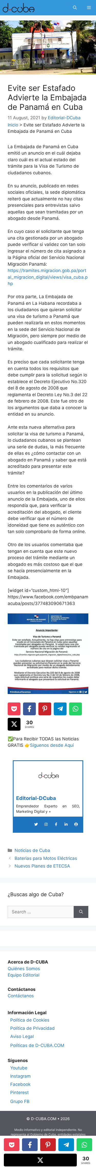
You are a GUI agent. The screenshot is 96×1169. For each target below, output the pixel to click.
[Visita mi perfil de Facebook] (56, 824)
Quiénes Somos (24, 968)
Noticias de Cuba (32, 850)
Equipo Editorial (23, 975)
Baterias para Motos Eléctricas (46, 858)
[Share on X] (14, 724)
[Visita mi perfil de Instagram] (46, 824)
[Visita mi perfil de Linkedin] (66, 824)
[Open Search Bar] (75, 7)
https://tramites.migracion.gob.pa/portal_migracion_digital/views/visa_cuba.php (48, 277)
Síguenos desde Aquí (52, 745)
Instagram (20, 1076)
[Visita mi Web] (76, 824)
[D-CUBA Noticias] (19, 7)
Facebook (20, 1084)
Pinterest (19, 1092)
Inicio (13, 124)
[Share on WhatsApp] (75, 708)
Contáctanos (21, 995)
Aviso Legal (22, 1036)
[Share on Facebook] (29, 708)
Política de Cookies (29, 1020)
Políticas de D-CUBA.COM (37, 1045)
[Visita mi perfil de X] (36, 824)
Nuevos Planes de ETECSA (42, 866)
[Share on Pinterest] (44, 708)
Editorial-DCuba (36, 798)
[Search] (81, 912)
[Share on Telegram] (60, 708)
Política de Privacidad (32, 1028)
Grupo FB (19, 1101)
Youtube (18, 1067)
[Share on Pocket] (14, 708)
